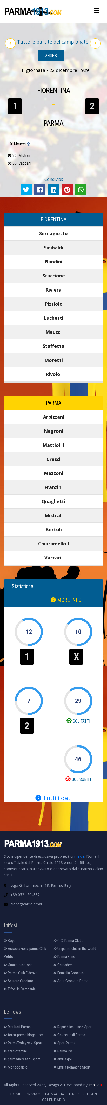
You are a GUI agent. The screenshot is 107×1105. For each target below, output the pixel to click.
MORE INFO (69, 600)
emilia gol (64, 1059)
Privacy (33, 1093)
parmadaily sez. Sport (23, 1059)
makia (79, 856)
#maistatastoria (19, 964)
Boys (11, 940)
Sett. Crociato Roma (72, 981)
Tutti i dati (56, 798)
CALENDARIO (53, 1099)
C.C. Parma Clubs (70, 940)
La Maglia (54, 1093)
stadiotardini (17, 1051)
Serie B (51, 55)
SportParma (66, 1043)
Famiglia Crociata (70, 973)
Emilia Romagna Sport (73, 1067)
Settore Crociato (20, 981)
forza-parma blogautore (25, 1035)
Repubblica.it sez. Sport (75, 1026)
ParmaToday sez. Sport (24, 1043)
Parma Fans (66, 956)
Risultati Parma (19, 1026)
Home (15, 1093)
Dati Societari (83, 1093)
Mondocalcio (17, 1067)
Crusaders (65, 964)
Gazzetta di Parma (71, 1035)
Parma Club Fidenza (22, 973)
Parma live (65, 1051)
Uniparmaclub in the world (76, 948)
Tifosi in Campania (21, 989)
